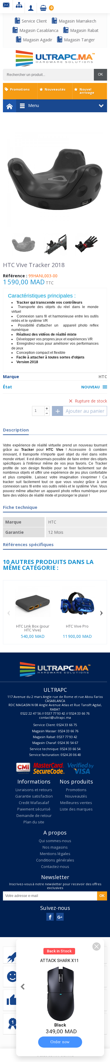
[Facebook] (50, 917)
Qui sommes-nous (55, 840)
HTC (103, 376)
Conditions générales (55, 860)
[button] (96, 946)
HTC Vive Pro (77, 626)
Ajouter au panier (85, 411)
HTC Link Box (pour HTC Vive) (32, 628)
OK (100, 74)
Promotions (20, 89)
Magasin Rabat (84, 30)
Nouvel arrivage (86, 91)
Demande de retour (34, 815)
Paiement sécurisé (33, 809)
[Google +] (60, 917)
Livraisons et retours (34, 789)
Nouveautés (55, 89)
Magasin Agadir (37, 40)
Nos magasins (55, 847)
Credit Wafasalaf (34, 802)
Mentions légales (55, 853)
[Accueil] (9, 105)
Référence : (15, 275)
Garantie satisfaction (34, 796)
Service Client (34, 21)
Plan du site (33, 822)
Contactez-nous (55, 866)
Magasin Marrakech (76, 21)
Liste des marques (76, 809)
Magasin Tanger (79, 40)
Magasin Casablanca (38, 30)
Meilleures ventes (76, 802)
